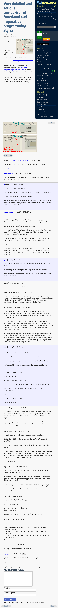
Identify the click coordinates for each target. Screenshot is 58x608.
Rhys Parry (40, 107)
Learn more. (8, 168)
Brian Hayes (22, 62)
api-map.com (41, 81)
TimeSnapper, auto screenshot (43, 56)
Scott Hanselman (42, 99)
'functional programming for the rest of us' (16, 68)
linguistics (15, 36)
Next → (51, 123)
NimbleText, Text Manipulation (43, 61)
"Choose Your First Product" (19, 160)
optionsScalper (8, 212)
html (11, 36)
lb (4, 184)
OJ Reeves (40, 109)
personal (6, 554)
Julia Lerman (41, 104)
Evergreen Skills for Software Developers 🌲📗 (46, 70)
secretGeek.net (49, 3)
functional (6, 36)
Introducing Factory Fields (46, 9)
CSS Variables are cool (44, 16)
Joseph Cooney (42, 94)
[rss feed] (55, 6)
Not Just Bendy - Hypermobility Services (45, 52)
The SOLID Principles (44, 11)
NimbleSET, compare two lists (45, 65)
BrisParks (40, 78)
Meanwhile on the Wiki (45, 14)
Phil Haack (40, 97)
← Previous (8, 155)
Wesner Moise (8, 173)
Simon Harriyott (42, 102)
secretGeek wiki (42, 83)
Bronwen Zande (42, 112)
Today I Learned (42, 85)
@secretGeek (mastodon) (45, 88)
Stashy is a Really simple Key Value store (46, 20)
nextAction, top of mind (45, 73)
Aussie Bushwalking (43, 76)
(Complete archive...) (44, 23)
